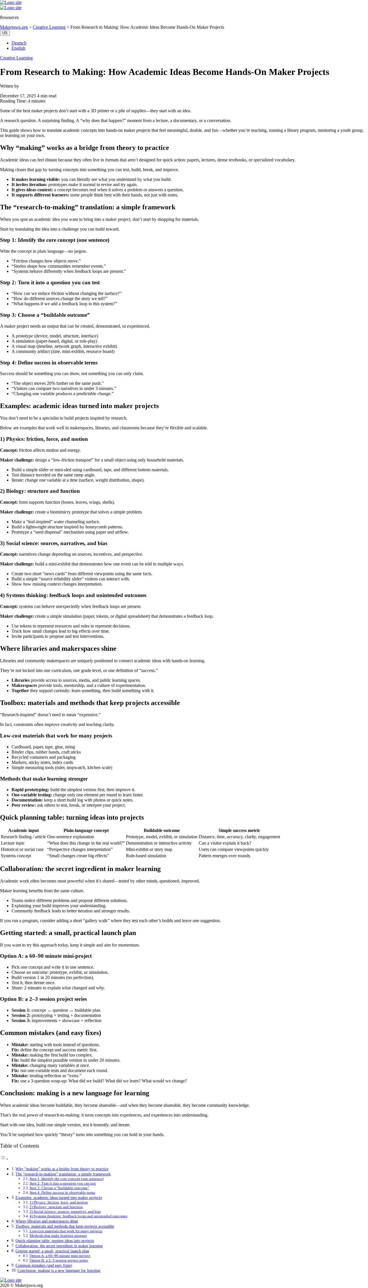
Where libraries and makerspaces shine (47, 1221)
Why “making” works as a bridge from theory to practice (62, 1169)
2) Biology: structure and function (56, 1207)
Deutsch (19, 42)
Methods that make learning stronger (58, 1235)
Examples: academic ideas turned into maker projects (59, 1197)
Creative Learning (16, 57)
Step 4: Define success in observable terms (62, 1192)
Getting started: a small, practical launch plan (52, 1251)
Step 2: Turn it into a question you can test (63, 1183)
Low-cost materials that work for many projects (66, 1231)
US (4, 33)
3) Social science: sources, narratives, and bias (65, 1211)
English (18, 48)
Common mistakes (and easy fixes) (44, 1265)
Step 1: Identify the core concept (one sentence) (66, 1179)
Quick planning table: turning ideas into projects (55, 1240)
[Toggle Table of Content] (4, 1158)
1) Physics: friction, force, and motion (59, 1202)
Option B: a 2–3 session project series (59, 1260)
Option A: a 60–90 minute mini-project (60, 1256)
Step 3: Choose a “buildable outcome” (59, 1188)
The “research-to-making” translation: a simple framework (63, 1174)
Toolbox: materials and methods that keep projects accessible (65, 1226)
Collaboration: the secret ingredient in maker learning (59, 1245)
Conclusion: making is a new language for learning (59, 1270)
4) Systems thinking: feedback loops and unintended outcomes (78, 1216)
